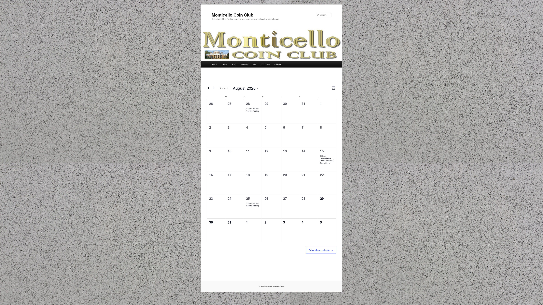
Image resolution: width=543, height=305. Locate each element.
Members (245, 64)
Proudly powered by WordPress (271, 286)
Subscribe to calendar (319, 250)
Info (254, 64)
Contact (277, 64)
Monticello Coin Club (232, 15)
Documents (265, 64)
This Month (224, 88)
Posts (234, 64)
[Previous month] (208, 88)
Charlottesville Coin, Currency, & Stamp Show (326, 160)
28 (248, 103)
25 (248, 198)
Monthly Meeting (252, 111)
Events (224, 64)
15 (322, 151)
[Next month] (214, 88)
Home (214, 64)
